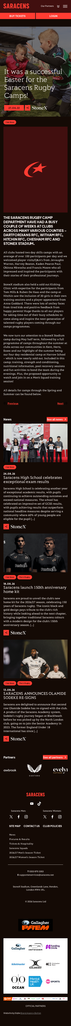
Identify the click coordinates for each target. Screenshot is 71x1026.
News (12, 835)
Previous (13, 403)
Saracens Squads (18, 848)
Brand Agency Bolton (31, 1013)
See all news (55, 419)
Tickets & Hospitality (21, 844)
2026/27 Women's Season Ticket (26, 857)
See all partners (53, 757)
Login (53, 15)
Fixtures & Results (19, 839)
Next (60, 403)
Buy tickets (17, 15)
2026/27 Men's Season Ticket (25, 853)
